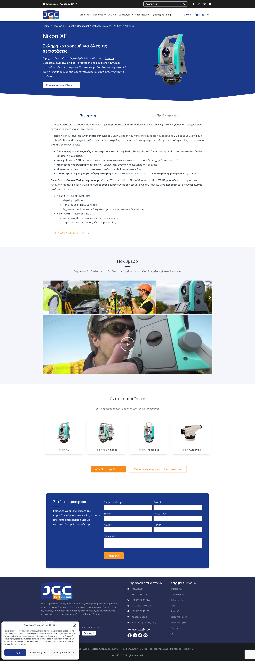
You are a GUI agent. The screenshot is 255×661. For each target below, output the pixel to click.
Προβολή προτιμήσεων (63, 652)
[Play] (127, 344)
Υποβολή (113, 555)
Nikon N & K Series (106, 449)
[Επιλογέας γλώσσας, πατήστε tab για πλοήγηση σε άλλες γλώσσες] (205, 15)
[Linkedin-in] (199, 4)
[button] (74, 625)
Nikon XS (64, 449)
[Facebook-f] (193, 4)
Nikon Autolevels (191, 449)
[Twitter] (204, 4)
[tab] (88, 115)
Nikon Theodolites (149, 449)
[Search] (185, 4)
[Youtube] (210, 4)
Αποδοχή (15, 652)
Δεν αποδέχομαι (38, 652)
